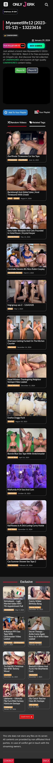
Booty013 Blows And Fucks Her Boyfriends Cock (38, 669)
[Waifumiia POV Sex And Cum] (26, 476)
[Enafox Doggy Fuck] (26, 404)
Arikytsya (8, 642)
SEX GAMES (36, 46)
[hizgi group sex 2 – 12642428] (26, 291)
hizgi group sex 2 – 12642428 (21, 305)
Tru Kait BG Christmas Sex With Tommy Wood (13, 669)
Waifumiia (12, 493)
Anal (10, 198)
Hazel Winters (13, 385)
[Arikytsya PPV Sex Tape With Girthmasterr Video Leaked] (14, 623)
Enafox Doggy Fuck (16, 418)
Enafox (10, 421)
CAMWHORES (10, 35)
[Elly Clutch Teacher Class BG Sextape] (39, 690)
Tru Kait (8, 675)
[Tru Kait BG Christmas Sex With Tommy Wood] (14, 658)
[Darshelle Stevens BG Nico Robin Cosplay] (26, 255)
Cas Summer (12, 565)
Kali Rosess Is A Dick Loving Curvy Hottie (26, 526)
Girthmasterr (19, 642)
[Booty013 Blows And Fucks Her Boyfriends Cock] (39, 658)
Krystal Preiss (13, 237)
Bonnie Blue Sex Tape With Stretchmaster (26, 454)
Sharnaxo (11, 347)
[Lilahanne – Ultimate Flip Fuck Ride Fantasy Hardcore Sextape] (14, 690)
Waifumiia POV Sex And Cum (21, 490)
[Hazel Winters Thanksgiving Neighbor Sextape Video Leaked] (26, 366)
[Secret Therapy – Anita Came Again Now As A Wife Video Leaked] (39, 623)
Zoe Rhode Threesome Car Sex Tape (23, 156)
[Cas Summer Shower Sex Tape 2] (26, 548)
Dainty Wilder (35, 607)
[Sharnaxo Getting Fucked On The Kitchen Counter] (26, 327)
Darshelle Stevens (14, 273)
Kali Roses (12, 529)
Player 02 (32, 70)
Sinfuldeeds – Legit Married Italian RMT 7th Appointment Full (13, 603)
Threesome (12, 160)
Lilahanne (8, 707)
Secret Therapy (35, 642)
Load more (25, 716)
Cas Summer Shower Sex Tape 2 (22, 562)
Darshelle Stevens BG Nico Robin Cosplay (26, 269)
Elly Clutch (33, 705)
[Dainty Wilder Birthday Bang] (39, 592)
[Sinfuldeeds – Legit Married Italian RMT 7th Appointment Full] (14, 592)
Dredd (16, 198)
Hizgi (10, 309)
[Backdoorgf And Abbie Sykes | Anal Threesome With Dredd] (26, 178)
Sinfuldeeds (9, 610)
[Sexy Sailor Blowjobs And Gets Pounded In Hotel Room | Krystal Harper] (26, 217)
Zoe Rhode (23, 160)
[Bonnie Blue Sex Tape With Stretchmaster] (26, 440)
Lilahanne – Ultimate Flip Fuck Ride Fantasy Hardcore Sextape (14, 701)
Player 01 (20, 70)
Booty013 (33, 675)
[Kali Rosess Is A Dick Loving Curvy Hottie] (26, 512)
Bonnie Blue (12, 457)
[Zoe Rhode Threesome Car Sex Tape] (26, 143)
